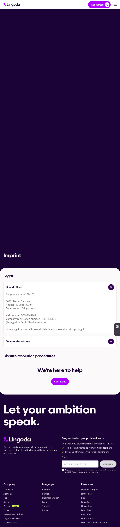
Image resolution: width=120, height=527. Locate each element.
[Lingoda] (12, 4)
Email (64, 457)
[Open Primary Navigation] (115, 4)
